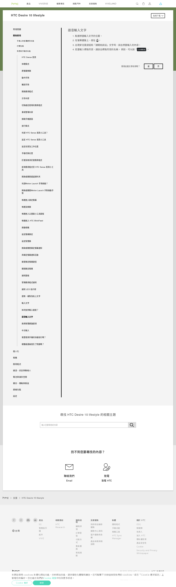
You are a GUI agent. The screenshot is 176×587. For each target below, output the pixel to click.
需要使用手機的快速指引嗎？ (34, 337)
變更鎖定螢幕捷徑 (29, 261)
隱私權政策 (142, 539)
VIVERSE (43, 3)
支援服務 (93, 3)
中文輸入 (25, 330)
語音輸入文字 (27, 316)
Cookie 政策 (50, 578)
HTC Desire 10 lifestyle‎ (33, 497)
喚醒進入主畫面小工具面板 (33, 213)
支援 (15, 497)
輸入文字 (25, 303)
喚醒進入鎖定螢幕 (29, 200)
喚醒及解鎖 (26, 207)
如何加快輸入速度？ (30, 310)
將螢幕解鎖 (26, 70)
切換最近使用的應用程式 (32, 105)
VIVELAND (110, 3)
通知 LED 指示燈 (29, 289)
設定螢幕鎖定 (27, 234)
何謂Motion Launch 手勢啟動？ (35, 183)
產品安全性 (142, 543)
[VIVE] (160, 3)
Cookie (140, 546)
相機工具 (116, 532)
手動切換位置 (27, 153)
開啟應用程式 (27, 91)
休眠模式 (25, 64)
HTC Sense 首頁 (29, 57)
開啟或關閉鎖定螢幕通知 (32, 248)
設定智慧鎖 (26, 241)
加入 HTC (141, 535)
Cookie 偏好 (22, 583)
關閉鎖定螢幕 (27, 268)
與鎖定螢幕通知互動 (30, 255)
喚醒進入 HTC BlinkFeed (32, 220)
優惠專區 (60, 3)
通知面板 (25, 275)
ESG (139, 524)
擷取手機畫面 (27, 119)
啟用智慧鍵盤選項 (29, 323)
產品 (29, 3)
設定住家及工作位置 (30, 146)
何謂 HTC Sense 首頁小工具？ (35, 132)
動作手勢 (25, 77)
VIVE (41, 538)
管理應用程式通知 (29, 282)
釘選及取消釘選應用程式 (32, 160)
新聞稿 (140, 528)
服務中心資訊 (97, 531)
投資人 (140, 532)
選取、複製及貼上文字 (31, 296)
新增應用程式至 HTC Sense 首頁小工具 (37, 168)
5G (40, 524)
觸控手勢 (25, 84)
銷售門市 (77, 3)
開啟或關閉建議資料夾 (31, 176)
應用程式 (116, 524)
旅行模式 (25, 125)
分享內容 (25, 98)
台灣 (17, 530)
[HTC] (15, 3)
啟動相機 (25, 227)
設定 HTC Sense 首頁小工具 (34, 139)
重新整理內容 (27, 112)
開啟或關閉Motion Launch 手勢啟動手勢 (37, 191)
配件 (41, 534)
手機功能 (116, 528)
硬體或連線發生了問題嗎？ (33, 344)
